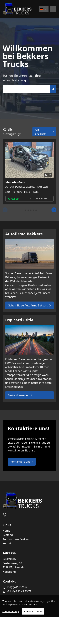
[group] (29, 171)
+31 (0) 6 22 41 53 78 (19, 591)
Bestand (8, 535)
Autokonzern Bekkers (16, 539)
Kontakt (7, 543)
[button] (5, 210)
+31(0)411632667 (17, 587)
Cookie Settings (10, 611)
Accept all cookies (33, 611)
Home (6, 530)
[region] (29, 606)
